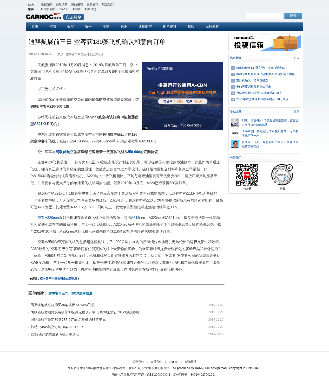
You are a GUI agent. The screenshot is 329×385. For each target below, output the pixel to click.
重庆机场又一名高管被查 (252, 80)
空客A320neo (48, 218)
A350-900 (132, 152)
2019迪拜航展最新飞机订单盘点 (55, 334)
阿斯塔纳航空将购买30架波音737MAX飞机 (63, 305)
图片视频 (170, 26)
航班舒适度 (47, 9)
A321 (38, 124)
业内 (31, 4)
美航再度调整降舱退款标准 (253, 86)
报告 (88, 26)
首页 (35, 26)
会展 (70, 26)
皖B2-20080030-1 (158, 374)
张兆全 (246, 142)
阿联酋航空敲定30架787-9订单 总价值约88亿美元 (68, 320)
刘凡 (245, 120)
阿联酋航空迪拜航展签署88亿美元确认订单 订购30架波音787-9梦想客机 (85, 312)
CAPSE (64, 9)
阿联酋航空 (65, 152)
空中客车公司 (58, 293)
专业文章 (236, 111)
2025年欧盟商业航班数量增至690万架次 (262, 99)
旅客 (31, 9)
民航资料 (92, 4)
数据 (124, 26)
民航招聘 (61, 4)
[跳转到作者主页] (235, 120)
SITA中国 (248, 131)
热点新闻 (236, 58)
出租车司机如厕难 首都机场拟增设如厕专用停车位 (267, 74)
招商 (52, 26)
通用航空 (145, 26)
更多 (296, 58)
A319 (135, 218)
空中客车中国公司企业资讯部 (59, 278)
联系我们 (108, 4)
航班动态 (91, 9)
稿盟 (191, 26)
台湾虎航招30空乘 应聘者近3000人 (259, 93)
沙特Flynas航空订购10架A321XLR (57, 327)
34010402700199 (202, 374)
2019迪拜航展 (81, 293)
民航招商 (77, 4)
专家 (106, 26)
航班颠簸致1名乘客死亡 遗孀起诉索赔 (260, 68)
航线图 (76, 9)
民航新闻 (46, 4)
